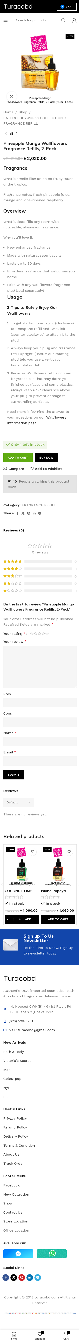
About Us (11, 1154)
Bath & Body (13, 1052)
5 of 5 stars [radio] (47, 633)
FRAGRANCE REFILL (20, 123)
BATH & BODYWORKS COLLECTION (33, 118)
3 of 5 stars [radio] (39, 633)
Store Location (15, 1221)
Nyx (6, 1088)
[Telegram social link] (40, 513)
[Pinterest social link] (29, 513)
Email (9, 752)
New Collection (16, 1194)
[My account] (74, 20)
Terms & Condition (19, 1145)
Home (8, 112)
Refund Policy (15, 1127)
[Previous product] (6, 133)
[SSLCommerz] (40, 1313)
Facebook (11, 1185)
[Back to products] (11, 133)
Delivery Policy (15, 1136)
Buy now (46, 457)
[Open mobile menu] (5, 20)
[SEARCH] (63, 20)
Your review (14, 641)
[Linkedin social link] (34, 513)
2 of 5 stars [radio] (36, 633)
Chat (69, 6)
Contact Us (12, 1212)
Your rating (14, 633)
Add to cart (18, 457)
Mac (6, 1070)
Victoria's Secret (17, 1060)
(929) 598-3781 (21, 1021)
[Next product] (16, 133)
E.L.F (7, 1097)
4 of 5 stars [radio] (43, 633)
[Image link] (20, 978)
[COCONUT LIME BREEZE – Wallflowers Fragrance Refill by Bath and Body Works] (22, 866)
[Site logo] (18, 6)
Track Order (13, 1163)
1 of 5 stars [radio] (32, 633)
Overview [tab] (14, 211)
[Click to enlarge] (12, 97)
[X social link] (23, 513)
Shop (23, 112)
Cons (7, 713)
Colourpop (12, 1078)
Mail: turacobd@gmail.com (32, 1030)
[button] (58, 919)
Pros (7, 694)
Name (10, 733)
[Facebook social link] (17, 513)
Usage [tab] (14, 297)
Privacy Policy (15, 1118)
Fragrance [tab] (15, 168)
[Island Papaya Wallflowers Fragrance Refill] (58, 866)
